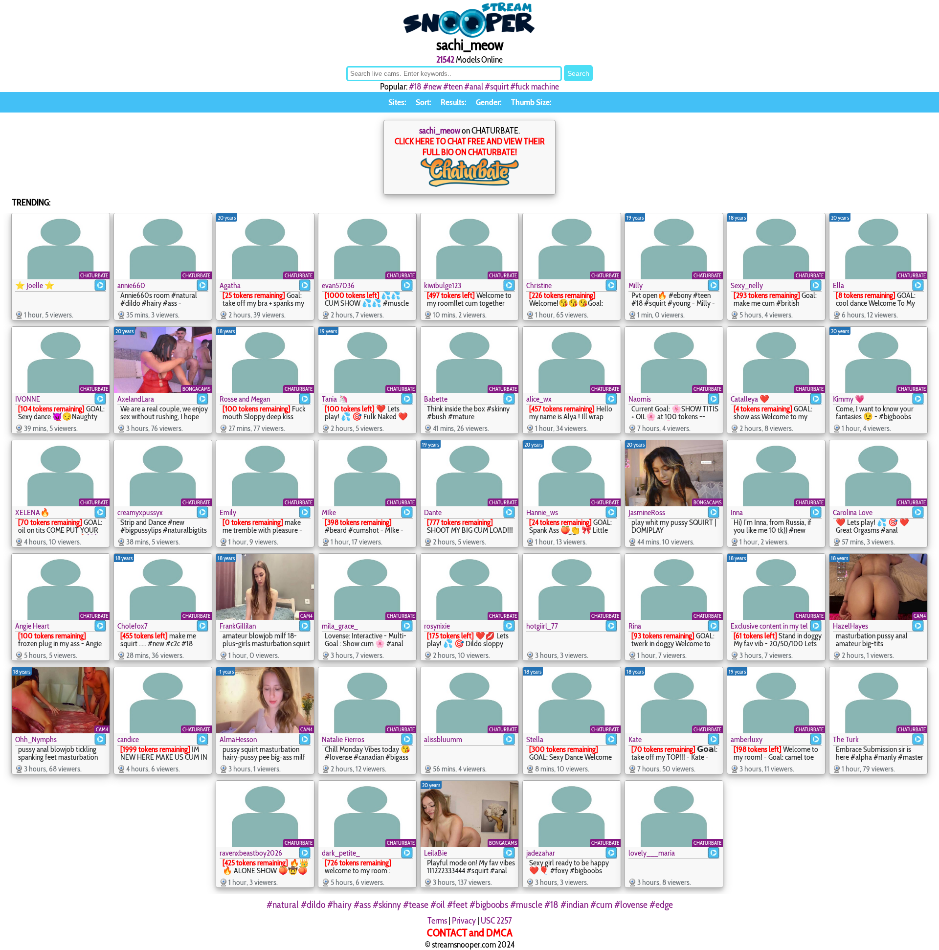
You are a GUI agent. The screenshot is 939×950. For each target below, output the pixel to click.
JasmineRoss (646, 512)
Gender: (488, 102)
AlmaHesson (238, 739)
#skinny (387, 904)
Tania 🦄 (335, 399)
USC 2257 (496, 920)
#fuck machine (534, 86)
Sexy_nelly (747, 285)
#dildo (313, 904)
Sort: (423, 102)
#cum (601, 904)
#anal (473, 86)
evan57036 (338, 285)
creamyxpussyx (140, 512)
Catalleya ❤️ (750, 399)
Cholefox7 (132, 626)
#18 (415, 86)
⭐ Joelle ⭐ (34, 285)
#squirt (497, 86)
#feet (457, 904)
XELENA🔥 (32, 512)
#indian (574, 904)
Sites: (397, 102)
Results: (453, 102)
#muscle (526, 904)
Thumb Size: (531, 102)
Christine (539, 285)
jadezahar (540, 853)
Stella (534, 739)
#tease (415, 904)
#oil (437, 904)
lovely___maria (651, 853)
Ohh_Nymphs (36, 739)
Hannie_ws (542, 512)
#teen (453, 86)
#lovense (631, 904)
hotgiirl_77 (542, 626)
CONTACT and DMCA (470, 932)
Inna (737, 512)
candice (128, 739)
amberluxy (746, 739)
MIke (329, 512)
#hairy (339, 904)
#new (432, 86)
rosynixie (437, 626)
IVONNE (27, 399)
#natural (283, 904)
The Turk (846, 739)
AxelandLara (135, 399)
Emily (228, 512)
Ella (838, 285)
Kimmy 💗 (849, 399)
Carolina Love (852, 512)
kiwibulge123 (442, 285)
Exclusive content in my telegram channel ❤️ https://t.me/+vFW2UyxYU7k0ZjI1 (769, 626)
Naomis (639, 399)
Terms (437, 920)
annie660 (131, 285)
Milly (635, 285)
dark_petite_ (341, 853)
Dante (433, 512)
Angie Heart (32, 626)
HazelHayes (850, 626)
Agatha (230, 285)
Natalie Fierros (343, 739)
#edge (661, 904)
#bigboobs (489, 904)
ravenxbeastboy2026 (251, 853)
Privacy (464, 920)
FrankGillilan (238, 626)
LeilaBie (435, 853)
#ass (362, 904)
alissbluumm (443, 739)
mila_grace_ (340, 626)
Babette (435, 399)
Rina (634, 626)
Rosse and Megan (245, 399)
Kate (635, 739)
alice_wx (539, 399)
